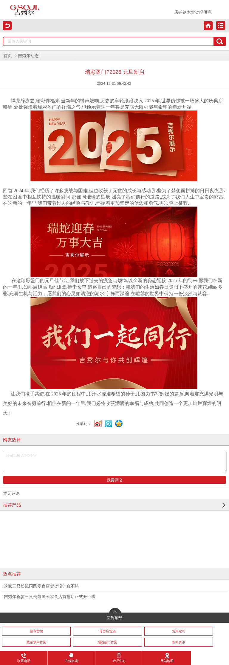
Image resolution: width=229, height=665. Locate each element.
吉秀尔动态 (28, 56)
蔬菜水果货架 (36, 642)
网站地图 (167, 661)
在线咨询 (71, 661)
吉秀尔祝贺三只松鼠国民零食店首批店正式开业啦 (50, 596)
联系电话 (23, 661)
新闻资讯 (178, 642)
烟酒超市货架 (107, 642)
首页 (8, 56)
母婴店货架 (107, 631)
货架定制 (178, 631)
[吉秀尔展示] (25, 10)
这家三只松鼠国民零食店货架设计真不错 (41, 586)
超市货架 (36, 631)
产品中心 (119, 661)
